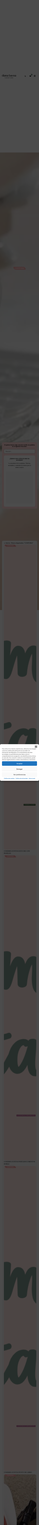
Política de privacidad (22, 778)
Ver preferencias (19, 774)
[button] (36, 747)
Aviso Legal (32, 778)
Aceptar (19, 763)
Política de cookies (9, 778)
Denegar (19, 769)
